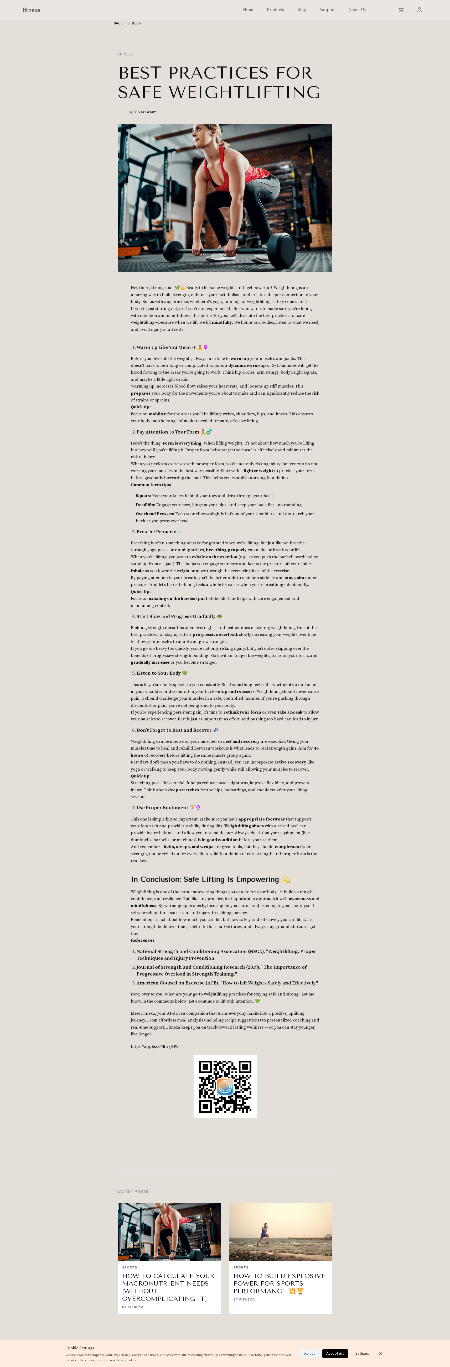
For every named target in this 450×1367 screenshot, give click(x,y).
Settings (362, 1353)
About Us (357, 9)
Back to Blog (127, 23)
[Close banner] (380, 1353)
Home (248, 9)
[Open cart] (401, 9)
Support (327, 9)
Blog (301, 9)
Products (275, 9)
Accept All (335, 1353)
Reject (309, 1353)
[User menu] (419, 9)
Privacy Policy (126, 1360)
